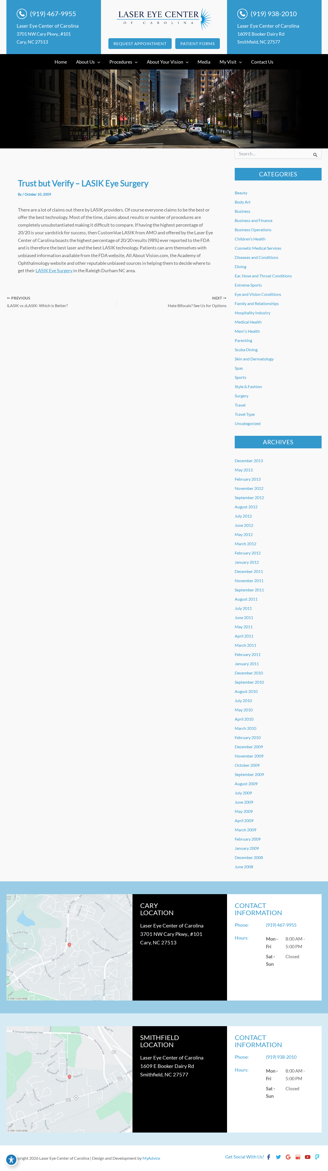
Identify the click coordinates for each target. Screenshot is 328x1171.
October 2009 (247, 765)
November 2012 (249, 488)
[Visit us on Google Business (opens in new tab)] (297, 1157)
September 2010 (249, 682)
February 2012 (248, 552)
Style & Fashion (248, 386)
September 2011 (249, 589)
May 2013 (244, 469)
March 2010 (245, 728)
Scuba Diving (246, 349)
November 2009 (249, 755)
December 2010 (249, 672)
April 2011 (244, 635)
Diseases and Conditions (256, 257)
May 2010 (244, 709)
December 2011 (249, 571)
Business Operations (253, 229)
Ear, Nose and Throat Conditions (263, 275)
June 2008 (244, 866)
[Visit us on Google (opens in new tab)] (288, 1157)
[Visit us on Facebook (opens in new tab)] (268, 1157)
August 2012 (246, 506)
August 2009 (246, 783)
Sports (240, 377)
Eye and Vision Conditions (258, 294)
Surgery (241, 395)
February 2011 (248, 654)
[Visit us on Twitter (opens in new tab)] (278, 1157)
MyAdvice (151, 1158)
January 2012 (247, 562)
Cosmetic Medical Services (258, 248)
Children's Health (250, 238)
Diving (240, 266)
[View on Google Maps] (69, 947)
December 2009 (249, 746)
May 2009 (244, 811)
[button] (140, 43)
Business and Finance (253, 220)
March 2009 (245, 829)
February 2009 (248, 838)
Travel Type (245, 414)
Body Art (243, 201)
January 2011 (247, 663)
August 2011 (246, 599)
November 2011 (249, 580)
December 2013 (249, 460)
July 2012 (243, 515)
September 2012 (249, 497)
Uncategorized (248, 423)
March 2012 (245, 543)
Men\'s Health (247, 331)
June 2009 (244, 802)
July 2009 (243, 792)
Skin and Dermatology (254, 358)
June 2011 (244, 617)
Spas (239, 368)
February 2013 (248, 479)
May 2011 (244, 626)
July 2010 (243, 700)
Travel (240, 404)
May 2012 (244, 534)
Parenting (243, 340)
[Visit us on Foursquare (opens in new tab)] (317, 1157)
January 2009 (247, 848)
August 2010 (246, 691)
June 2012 (244, 525)
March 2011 (245, 645)
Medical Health (248, 321)
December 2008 (249, 857)
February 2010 (248, 737)
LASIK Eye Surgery (54, 270)
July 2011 (243, 608)
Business (242, 211)
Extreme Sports (248, 284)
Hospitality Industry (252, 312)
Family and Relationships (257, 303)
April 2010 (244, 718)
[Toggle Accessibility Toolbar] (11, 1160)
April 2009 (244, 820)
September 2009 (249, 774)
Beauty (241, 192)
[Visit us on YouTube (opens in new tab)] (307, 1157)
